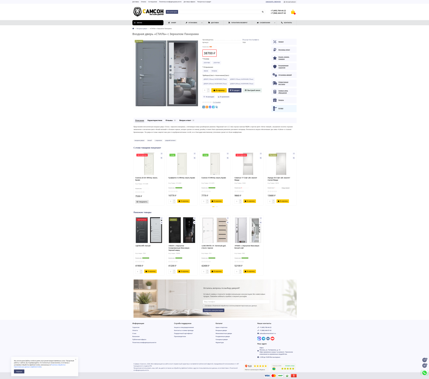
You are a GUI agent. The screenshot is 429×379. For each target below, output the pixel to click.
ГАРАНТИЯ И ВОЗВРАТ (239, 23)
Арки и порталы (221, 327)
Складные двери (222, 339)
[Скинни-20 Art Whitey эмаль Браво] (149, 164)
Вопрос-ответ (186, 120)
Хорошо (19, 371)
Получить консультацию (213, 310)
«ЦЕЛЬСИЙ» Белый (142, 246)
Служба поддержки (182, 323)
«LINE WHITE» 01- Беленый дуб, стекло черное (213, 247)
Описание (139, 120)
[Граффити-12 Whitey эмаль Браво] (182, 164)
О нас (134, 333)
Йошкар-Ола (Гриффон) (250, 40)
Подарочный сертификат (183, 333)
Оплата (143, 2)
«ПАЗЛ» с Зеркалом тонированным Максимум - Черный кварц (179, 248)
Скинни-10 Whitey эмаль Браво (213, 178)
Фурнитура (220, 342)
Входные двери (142, 29)
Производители (180, 336)
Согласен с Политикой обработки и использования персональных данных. (231, 306)
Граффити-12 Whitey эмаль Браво (181, 178)
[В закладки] (161, 153)
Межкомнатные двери (224, 333)
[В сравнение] (161, 157)
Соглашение (152, 2)
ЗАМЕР (173, 23)
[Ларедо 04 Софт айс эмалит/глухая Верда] (281, 164)
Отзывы (170, 120)
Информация (138, 323)
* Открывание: (207, 67)
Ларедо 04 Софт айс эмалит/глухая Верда (279, 179)
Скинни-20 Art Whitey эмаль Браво (146, 179)
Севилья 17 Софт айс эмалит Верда (245, 179)
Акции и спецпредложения (184, 327)
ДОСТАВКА (215, 23)
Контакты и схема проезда (183, 330)
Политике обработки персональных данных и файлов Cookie (39, 366)
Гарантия (135, 327)
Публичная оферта (139, 339)
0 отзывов (217, 102)
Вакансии (136, 336)
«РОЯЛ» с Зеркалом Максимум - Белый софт (247, 247)
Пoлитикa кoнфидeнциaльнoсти (170, 2)
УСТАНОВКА (192, 23)
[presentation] (134, 178)
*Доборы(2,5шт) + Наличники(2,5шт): (215, 75)
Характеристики (154, 120)
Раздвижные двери (223, 336)
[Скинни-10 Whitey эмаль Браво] (215, 164)
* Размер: (205, 59)
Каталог (219, 323)
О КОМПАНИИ (265, 23)
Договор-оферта (189, 2)
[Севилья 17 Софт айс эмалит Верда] (248, 164)
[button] (213, 206)
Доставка (135, 2)
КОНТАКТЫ (288, 23)
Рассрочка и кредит (204, 2)
